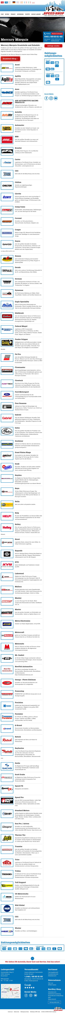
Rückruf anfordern (57, 33)
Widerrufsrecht (52, 999)
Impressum (10, 1011)
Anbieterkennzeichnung (54, 993)
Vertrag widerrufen (54, 1002)
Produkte (13, 14)
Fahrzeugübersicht (53, 972)
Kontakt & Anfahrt (36, 14)
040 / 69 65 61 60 (34, 976)
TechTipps (27, 14)
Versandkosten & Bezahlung (55, 995)
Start (2, 14)
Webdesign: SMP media (35, 1011)
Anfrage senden (53, 46)
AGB (43, 14)
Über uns (50, 983)
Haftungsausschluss (24, 1011)
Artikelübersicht (52, 975)
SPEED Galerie (52, 985)
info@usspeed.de (55, 40)
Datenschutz (16, 1011)
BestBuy (7, 14)
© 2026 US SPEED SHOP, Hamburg (48, 1011)
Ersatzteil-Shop (10, 59)
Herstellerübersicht (53, 974)
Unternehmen (20, 14)
